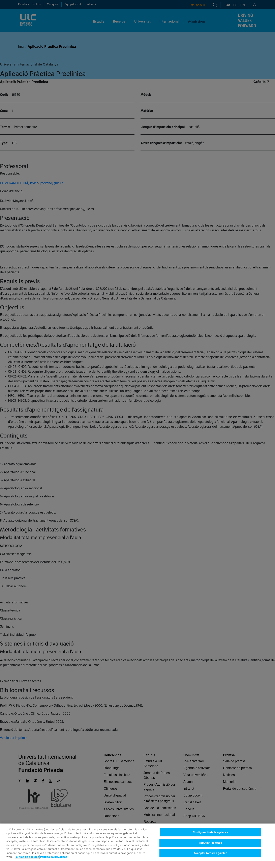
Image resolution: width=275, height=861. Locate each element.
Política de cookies (26, 856)
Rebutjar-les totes (210, 842)
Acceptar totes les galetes (210, 853)
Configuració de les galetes (210, 832)
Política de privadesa (53, 856)
